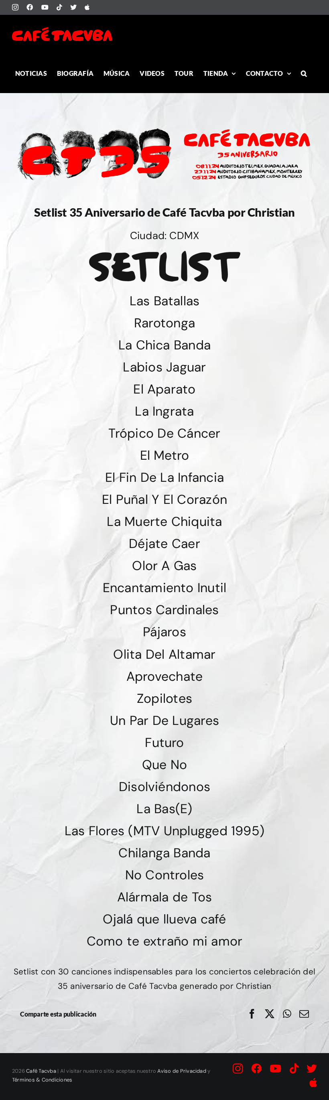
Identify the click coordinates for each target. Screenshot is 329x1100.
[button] (304, 73)
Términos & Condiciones (42, 1079)
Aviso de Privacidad (181, 1071)
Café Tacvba (41, 1071)
